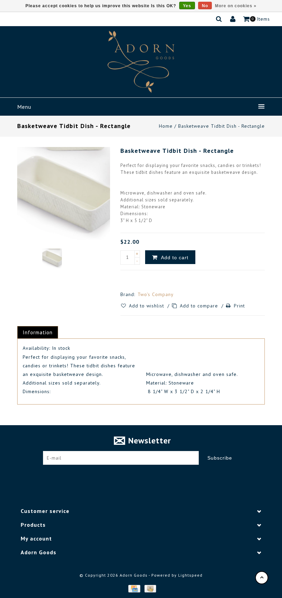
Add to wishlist (147, 306)
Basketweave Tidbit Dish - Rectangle (221, 126)
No (205, 5)
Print (239, 306)
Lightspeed (190, 575)
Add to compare (200, 306)
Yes (187, 5)
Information (38, 332)
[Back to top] (261, 577)
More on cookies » (236, 5)
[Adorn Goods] (141, 62)
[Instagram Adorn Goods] (147, 475)
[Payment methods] (134, 588)
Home (166, 126)
